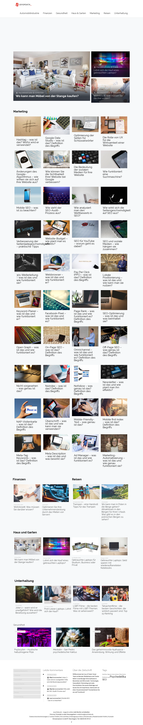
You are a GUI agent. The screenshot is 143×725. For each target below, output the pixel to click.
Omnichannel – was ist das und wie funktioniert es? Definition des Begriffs (84, 355)
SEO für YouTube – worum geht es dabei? (84, 243)
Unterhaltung (18, 696)
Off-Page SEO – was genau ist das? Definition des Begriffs (112, 351)
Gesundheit (18, 679)
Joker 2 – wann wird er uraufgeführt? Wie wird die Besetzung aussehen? (28, 610)
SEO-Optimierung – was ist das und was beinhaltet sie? (113, 317)
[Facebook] (71, 722)
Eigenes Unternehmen (113, 674)
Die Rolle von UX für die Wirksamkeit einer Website (113, 141)
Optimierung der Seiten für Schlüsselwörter (84, 138)
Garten (124, 674)
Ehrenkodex (88, 716)
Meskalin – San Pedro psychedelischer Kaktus (65, 650)
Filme (120, 674)
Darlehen (104, 674)
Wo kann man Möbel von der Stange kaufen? (47, 96)
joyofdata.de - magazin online (63, 712)
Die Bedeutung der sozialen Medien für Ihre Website (83, 170)
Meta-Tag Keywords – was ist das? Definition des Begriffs (27, 459)
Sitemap (52, 714)
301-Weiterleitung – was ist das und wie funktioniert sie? (27, 278)
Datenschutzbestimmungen (38, 716)
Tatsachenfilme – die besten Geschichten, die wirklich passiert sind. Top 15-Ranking (114, 610)
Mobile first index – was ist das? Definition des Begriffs (113, 423)
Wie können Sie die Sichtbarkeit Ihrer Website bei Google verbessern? (55, 177)
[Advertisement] (71, 32)
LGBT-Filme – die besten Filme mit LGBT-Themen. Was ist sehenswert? (85, 608)
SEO (104, 679)
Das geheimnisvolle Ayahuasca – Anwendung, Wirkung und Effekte (109, 650)
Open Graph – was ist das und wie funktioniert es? (27, 350)
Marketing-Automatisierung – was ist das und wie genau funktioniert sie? (114, 460)
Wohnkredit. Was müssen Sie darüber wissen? (108, 96)
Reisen (16, 692)
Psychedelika (118, 676)
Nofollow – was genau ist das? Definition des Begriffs (83, 389)
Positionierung (105, 677)
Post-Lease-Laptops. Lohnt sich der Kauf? (57, 610)
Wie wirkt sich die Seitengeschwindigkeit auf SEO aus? (116, 210)
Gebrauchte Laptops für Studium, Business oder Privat (84, 562)
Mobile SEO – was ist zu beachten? (27, 209)
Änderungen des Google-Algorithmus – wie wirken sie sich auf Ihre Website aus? (27, 177)
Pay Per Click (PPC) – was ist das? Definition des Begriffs (83, 276)
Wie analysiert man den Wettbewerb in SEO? (83, 211)
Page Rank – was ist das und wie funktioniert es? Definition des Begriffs (84, 316)
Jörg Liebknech (23, 93)
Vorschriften (64, 716)
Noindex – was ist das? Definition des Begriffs (55, 388)
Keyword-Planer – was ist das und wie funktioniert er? (27, 315)
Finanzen (17, 675)
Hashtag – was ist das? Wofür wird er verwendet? (27, 142)
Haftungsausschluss (76, 716)
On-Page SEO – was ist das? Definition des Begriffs (54, 351)
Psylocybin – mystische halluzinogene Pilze (26, 650)
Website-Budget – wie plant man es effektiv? (56, 241)
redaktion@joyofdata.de (85, 714)
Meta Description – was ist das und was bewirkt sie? (55, 456)
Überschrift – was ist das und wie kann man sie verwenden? (55, 424)
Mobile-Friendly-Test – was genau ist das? (84, 422)
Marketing (18, 688)
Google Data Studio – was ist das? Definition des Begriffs (54, 141)
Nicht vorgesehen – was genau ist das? (27, 388)
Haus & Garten (19, 684)
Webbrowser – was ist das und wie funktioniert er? (54, 278)
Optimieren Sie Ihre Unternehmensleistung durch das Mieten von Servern (53, 511)
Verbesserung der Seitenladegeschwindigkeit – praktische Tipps (32, 244)
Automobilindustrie (20, 671)
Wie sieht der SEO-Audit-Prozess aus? (53, 210)
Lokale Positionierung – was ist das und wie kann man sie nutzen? (113, 280)
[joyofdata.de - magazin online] (23, 4)
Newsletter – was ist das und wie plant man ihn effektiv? (113, 386)
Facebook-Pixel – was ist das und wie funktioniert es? (55, 317)
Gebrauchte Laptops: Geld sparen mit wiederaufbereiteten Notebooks (114, 564)
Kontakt (111, 716)
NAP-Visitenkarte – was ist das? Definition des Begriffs (26, 425)
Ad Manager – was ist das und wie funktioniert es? (85, 458)
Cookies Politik (54, 716)
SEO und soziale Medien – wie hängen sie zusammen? (112, 245)
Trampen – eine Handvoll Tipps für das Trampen (85, 505)
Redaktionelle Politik (100, 716)
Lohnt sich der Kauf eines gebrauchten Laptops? (106, 71)
